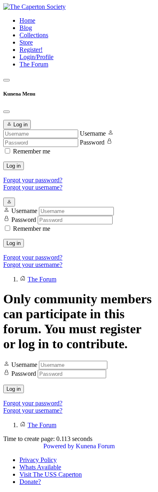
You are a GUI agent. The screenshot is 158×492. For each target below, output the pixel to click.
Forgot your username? (32, 187)
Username (93, 133)
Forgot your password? (32, 180)
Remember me (31, 151)
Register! (31, 49)
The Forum (33, 64)
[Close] (6, 112)
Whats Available (40, 467)
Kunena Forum (95, 446)
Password (92, 142)
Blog (25, 27)
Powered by (58, 446)
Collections (33, 35)
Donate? (30, 481)
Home (27, 20)
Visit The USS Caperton (50, 474)
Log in (13, 166)
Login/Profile (36, 56)
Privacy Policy (38, 459)
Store (26, 42)
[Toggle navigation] (6, 80)
